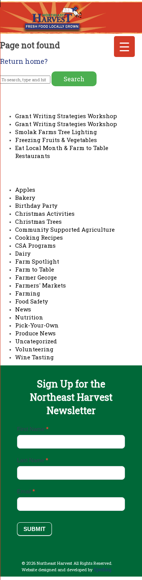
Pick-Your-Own (37, 325)
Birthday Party (36, 205)
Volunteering (34, 349)
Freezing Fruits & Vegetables (56, 140)
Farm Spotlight (37, 261)
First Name (32, 429)
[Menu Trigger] (124, 46)
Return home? (24, 61)
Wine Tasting (34, 357)
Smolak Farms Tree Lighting (56, 132)
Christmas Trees (38, 221)
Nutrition (29, 317)
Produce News (35, 333)
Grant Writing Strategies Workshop (66, 116)
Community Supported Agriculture (65, 229)
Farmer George (36, 277)
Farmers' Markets (40, 285)
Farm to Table (34, 269)
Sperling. (103, 569)
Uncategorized (36, 341)
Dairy (23, 253)
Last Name (32, 460)
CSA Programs (35, 245)
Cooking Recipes (39, 237)
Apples (25, 189)
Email (26, 491)
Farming (27, 293)
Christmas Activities (45, 213)
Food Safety (31, 301)
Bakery (25, 197)
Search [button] (74, 79)
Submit (34, 529)
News (23, 309)
